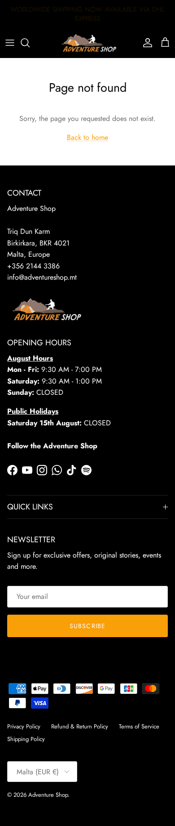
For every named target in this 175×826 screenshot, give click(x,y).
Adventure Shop (48, 794)
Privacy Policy (23, 726)
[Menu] (10, 43)
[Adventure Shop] (87, 43)
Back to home (87, 137)
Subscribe (87, 625)
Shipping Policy (26, 739)
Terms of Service (139, 726)
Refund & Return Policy (79, 726)
